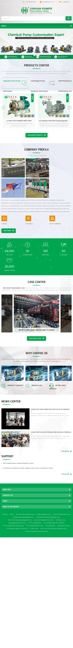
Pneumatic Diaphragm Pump (61, 514)
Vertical (11, 514)
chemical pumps (50, 526)
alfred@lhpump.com (48, 2)
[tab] (15, 83)
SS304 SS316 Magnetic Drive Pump (43, 520)
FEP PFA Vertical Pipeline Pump (34, 526)
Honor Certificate (55, 224)
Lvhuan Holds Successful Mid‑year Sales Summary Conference (51, 432)
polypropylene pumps (63, 526)
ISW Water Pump (60, 520)
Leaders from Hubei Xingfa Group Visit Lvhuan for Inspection (50, 409)
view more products (35, 135)
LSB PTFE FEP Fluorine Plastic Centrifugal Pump (54, 529)
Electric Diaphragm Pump (44, 514)
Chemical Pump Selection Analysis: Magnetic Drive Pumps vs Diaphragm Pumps (28, 468)
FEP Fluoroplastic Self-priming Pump (13, 526)
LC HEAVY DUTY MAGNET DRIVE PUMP (18, 121)
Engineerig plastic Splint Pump (17, 523)
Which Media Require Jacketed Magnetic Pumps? (18, 463)
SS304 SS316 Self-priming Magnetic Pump (20, 520)
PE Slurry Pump (34, 529)
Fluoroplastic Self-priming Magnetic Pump (48, 517)
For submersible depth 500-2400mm (53, 523)
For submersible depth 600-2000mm (17, 529)
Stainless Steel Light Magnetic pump (23, 517)
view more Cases (35, 338)
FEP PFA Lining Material (34, 523)
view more (7, 231)
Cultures (4, 224)
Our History (29, 224)
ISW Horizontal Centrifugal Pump (25, 514)
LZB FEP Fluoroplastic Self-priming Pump (36, 531)
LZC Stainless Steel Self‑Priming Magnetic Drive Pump (54, 121)
